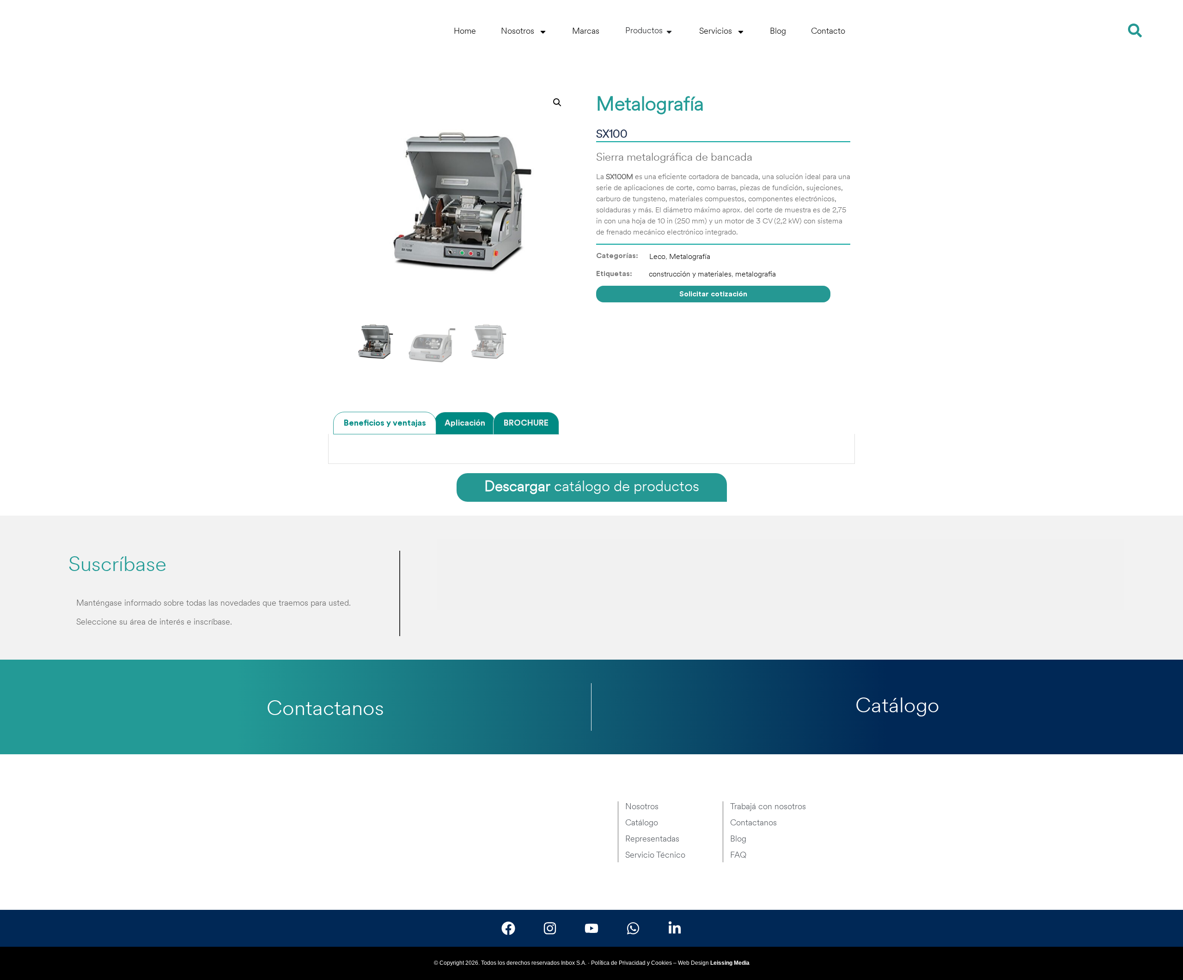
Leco (657, 257)
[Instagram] (550, 928)
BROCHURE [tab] (526, 423)
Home (465, 32)
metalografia (755, 274)
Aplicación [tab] (465, 423)
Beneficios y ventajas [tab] (385, 423)
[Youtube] (591, 928)
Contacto (828, 32)
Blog (778, 32)
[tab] (468, 574)
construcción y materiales (690, 274)
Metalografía (689, 257)
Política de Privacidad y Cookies (631, 963)
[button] (557, 102)
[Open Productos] (669, 31)
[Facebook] (508, 928)
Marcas (585, 32)
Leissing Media (730, 963)
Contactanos (325, 709)
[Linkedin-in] (675, 928)
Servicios (715, 32)
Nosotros (517, 32)
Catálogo (897, 707)
